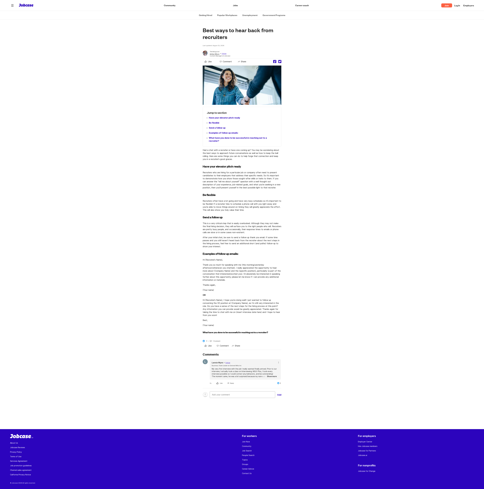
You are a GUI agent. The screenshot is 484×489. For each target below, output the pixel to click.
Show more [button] (272, 376)
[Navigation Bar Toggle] (12, 5)
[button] (12, 5)
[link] (208, 62)
